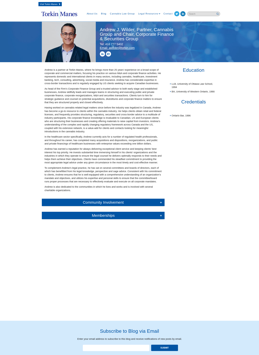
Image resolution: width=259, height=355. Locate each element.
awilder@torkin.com (117, 47)
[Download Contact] (108, 54)
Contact (168, 14)
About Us (92, 14)
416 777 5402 (111, 44)
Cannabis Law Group (122, 14)
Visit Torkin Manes (48, 4)
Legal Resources (148, 14)
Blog (103, 14)
